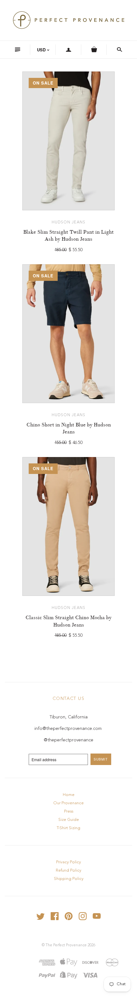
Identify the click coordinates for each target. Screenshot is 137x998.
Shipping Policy (68, 879)
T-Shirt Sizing (68, 828)
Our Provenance (68, 803)
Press (68, 811)
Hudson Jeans (68, 222)
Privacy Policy (68, 862)
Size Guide (68, 820)
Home (69, 795)
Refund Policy (68, 870)
